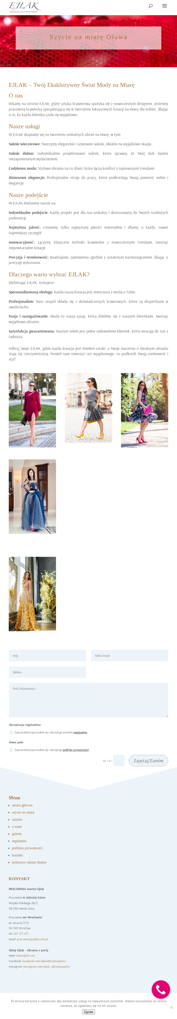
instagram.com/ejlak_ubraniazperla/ (47, 966)
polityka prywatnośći (27, 848)
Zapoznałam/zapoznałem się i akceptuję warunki (51, 732)
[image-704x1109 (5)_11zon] (32, 446)
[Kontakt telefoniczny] (161, 1002)
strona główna (22, 805)
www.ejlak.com (25, 955)
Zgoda (88, 1012)
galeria (17, 834)
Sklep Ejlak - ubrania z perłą (28, 950)
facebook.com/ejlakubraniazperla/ (44, 961)
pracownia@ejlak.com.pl (32, 939)
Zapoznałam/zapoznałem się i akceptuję (52, 750)
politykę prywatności (76, 750)
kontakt (17, 855)
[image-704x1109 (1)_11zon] (144, 446)
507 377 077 (21, 933)
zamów (17, 819)
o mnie (17, 827)
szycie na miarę (23, 812)
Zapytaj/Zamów (148, 760)
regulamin (19, 841)
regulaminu (80, 732)
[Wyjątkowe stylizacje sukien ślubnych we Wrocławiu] (32, 630)
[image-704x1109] (32, 533)
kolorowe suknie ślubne (29, 862)
